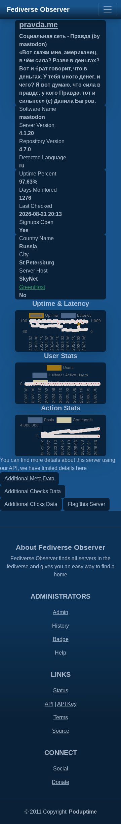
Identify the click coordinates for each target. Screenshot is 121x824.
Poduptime (83, 812)
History (60, 626)
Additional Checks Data (32, 491)
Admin (60, 612)
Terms (60, 717)
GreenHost (32, 287)
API (49, 704)
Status (60, 690)
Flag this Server (86, 504)
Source (60, 731)
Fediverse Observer (38, 9)
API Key (67, 704)
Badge (61, 639)
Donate (60, 782)
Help (60, 653)
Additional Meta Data (29, 478)
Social (60, 768)
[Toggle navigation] (107, 9)
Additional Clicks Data (30, 504)
